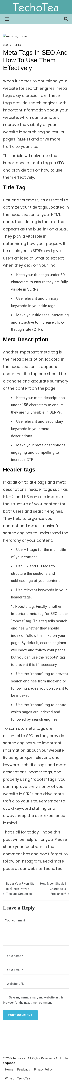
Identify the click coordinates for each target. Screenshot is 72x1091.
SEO (5, 44)
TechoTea (53, 868)
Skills (18, 44)
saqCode (9, 1063)
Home (9, 1069)
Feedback (23, 1069)
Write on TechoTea (17, 1078)
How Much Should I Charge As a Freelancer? (53, 889)
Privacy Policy (43, 1069)
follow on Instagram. (22, 861)
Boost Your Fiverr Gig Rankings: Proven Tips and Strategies (20, 889)
